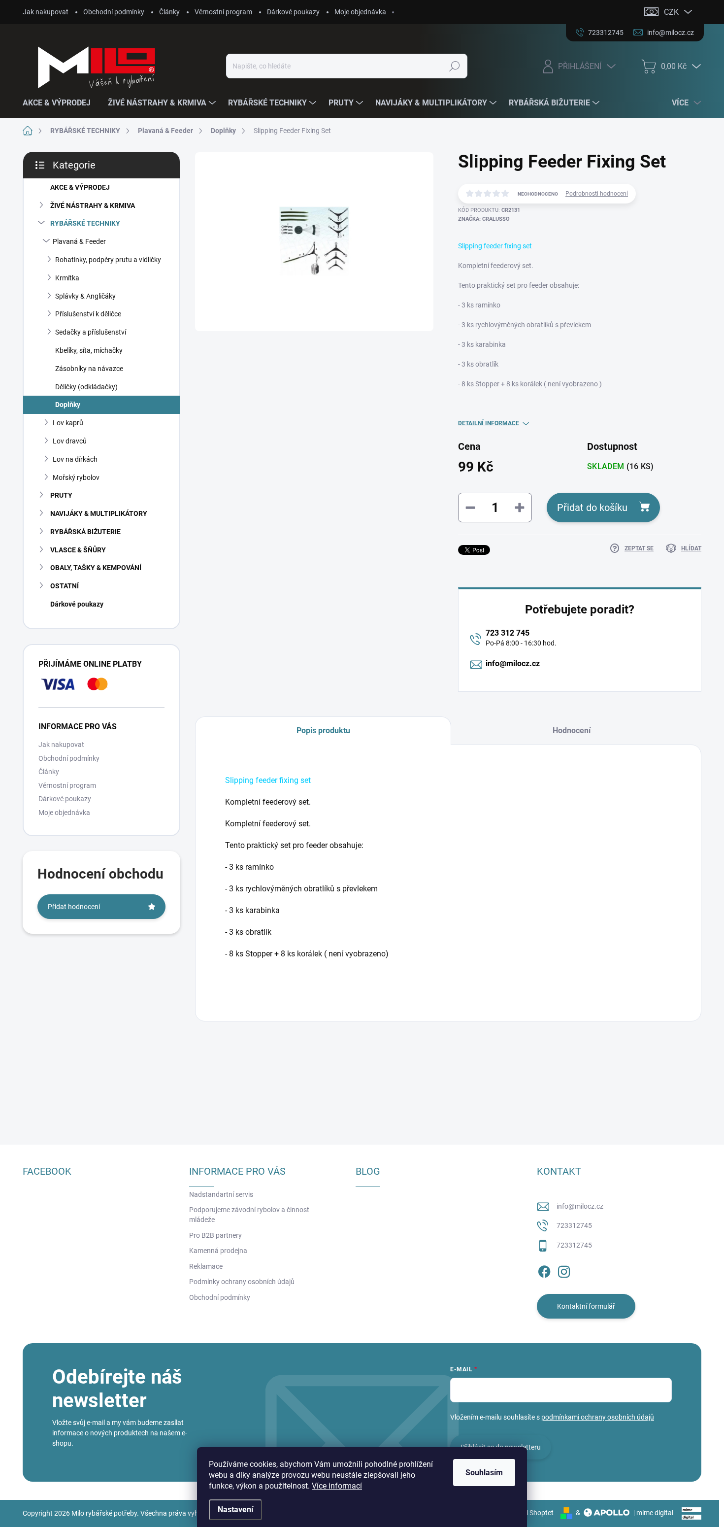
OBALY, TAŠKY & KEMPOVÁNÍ (95, 568)
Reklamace (206, 1266)
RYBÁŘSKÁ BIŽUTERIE (85, 532)
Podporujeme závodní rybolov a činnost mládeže (249, 1214)
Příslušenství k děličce (88, 314)
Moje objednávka (360, 12)
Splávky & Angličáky (85, 296)
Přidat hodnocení (74, 907)
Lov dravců (70, 441)
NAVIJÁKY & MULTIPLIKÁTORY (98, 513)
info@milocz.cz (513, 663)
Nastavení (235, 1509)
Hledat (454, 66)
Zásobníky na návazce (89, 369)
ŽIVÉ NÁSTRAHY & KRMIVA (92, 205)
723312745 (574, 1225)
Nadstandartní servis (221, 1194)
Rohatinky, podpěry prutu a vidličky (108, 260)
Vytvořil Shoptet (529, 1513)
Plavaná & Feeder (79, 241)
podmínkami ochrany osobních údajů (597, 1417)
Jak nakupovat (45, 12)
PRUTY (61, 495)
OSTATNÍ (64, 586)
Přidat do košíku (592, 507)
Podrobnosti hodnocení (596, 193)
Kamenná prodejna (218, 1251)
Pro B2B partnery (215, 1235)
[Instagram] (564, 1270)
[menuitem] (60, 103)
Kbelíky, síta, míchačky (89, 350)
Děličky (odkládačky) (86, 387)
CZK (671, 12)
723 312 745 (507, 633)
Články (169, 12)
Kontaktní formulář (586, 1306)
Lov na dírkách (75, 459)
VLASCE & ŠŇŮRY (78, 550)
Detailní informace (488, 423)
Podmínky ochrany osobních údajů (242, 1282)
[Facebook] (544, 1270)
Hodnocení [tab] (572, 730)
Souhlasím (484, 1472)
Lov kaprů (68, 423)
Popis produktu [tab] (323, 730)
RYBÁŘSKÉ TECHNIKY (85, 223)
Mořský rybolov (76, 477)
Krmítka (67, 278)
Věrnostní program (223, 12)
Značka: (484, 219)
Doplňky (67, 404)
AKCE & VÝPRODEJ (80, 187)
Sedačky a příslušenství (90, 332)
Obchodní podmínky (113, 12)
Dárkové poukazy (293, 12)
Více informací (337, 1486)
